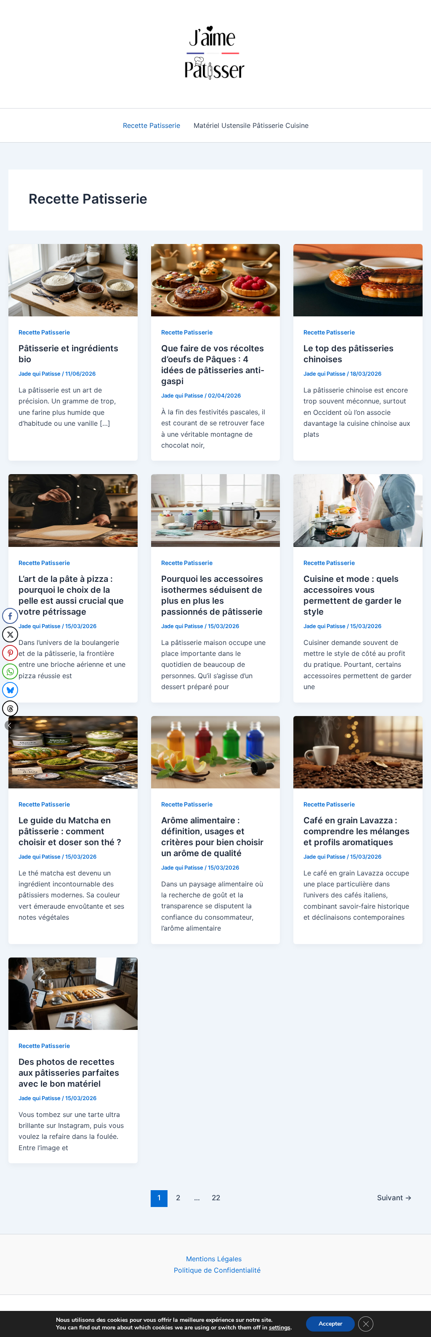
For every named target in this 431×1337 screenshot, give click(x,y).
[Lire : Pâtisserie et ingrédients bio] (73, 279)
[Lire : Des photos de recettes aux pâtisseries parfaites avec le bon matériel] (73, 993)
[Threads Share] (10, 708)
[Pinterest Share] (10, 653)
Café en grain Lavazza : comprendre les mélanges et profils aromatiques (356, 831)
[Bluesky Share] (10, 690)
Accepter (330, 1324)
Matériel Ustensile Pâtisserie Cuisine (251, 125)
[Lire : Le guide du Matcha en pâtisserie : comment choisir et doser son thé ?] (73, 751)
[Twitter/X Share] (10, 634)
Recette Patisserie (151, 125)
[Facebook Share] (10, 616)
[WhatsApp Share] (10, 671)
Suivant (394, 1197)
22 (216, 1197)
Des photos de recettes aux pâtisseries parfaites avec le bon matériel (69, 1073)
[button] (10, 725)
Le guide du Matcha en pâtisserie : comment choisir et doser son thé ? (70, 831)
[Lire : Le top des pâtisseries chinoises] (358, 279)
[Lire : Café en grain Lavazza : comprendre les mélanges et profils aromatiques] (358, 751)
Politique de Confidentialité (217, 1270)
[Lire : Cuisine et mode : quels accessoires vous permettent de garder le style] (358, 510)
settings (279, 1328)
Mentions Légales (214, 1259)
